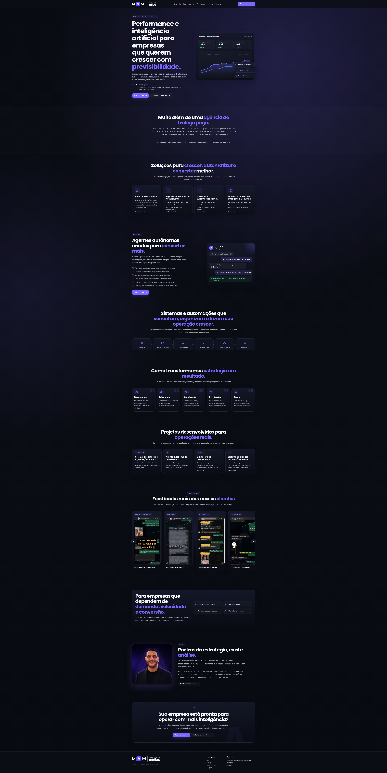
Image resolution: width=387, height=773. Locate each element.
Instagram (230, 763)
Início (175, 4)
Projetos (203, 4)
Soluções (182, 4)
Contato (218, 4)
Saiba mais (139, 212)
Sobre (211, 4)
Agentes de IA (193, 4)
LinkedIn (229, 765)
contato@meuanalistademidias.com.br (239, 760)
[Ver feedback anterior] (133, 541)
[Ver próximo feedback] (253, 541)
